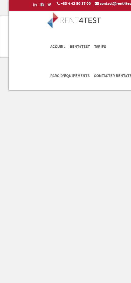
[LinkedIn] (33, 4)
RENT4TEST (80, 46)
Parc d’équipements (70, 76)
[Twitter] (47, 4)
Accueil (58, 46)
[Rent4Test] (74, 27)
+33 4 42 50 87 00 (76, 3)
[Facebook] (40, 4)
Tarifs (100, 46)
